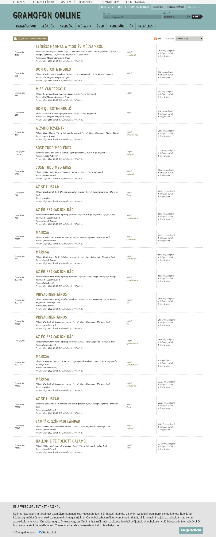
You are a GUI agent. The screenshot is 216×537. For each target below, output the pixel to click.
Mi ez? (111, 7)
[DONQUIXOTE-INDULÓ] (54, 108)
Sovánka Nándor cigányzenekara (57, 93)
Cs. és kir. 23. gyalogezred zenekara (76, 361)
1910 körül (53, 139)
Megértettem (191, 530)
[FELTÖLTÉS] (145, 26)
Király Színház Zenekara (66, 276)
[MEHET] (197, 17)
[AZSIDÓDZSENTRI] (51, 128)
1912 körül (53, 201)
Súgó (120, 7)
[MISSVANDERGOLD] (51, 89)
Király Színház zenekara (97, 51)
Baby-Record (48, 282)
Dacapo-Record (49, 175)
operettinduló (132, 218)
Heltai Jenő (102, 445)
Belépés (158, 7)
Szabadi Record (49, 220)
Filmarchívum (43, 2)
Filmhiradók (135, 2)
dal (128, 302)
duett (129, 195)
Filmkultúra (110, 2)
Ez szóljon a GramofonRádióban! (32, 38)
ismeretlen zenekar (76, 191)
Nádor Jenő (48, 172)
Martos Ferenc (83, 54)
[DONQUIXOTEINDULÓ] (54, 69)
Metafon (46, 198)
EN (194, 7)
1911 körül (53, 158)
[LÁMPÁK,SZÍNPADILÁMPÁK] (59, 421)
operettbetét (131, 55)
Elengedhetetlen (25, 532)
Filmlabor (85, 2)
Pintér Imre (48, 214)
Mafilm (66, 2)
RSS (103, 7)
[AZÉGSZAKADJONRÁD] (55, 209)
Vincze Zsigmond (43, 54)
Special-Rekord (49, 240)
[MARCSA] (42, 232)
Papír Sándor (49, 133)
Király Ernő (48, 152)
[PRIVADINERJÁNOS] (52, 294)
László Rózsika (50, 51)
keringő (130, 428)
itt (101, 525)
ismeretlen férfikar (51, 361)
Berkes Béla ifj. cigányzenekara (69, 152)
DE (199, 7)
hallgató (130, 154)
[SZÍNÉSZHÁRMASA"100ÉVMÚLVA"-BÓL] (70, 46)
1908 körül (53, 60)
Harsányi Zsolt (53, 217)
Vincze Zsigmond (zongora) (68, 133)
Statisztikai (49, 532)
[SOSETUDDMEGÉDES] (53, 147)
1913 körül (53, 432)
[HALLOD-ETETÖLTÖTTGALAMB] (61, 441)
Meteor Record (48, 136)
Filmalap (20, 2)
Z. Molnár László (77, 51)
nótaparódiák (132, 134)
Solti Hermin (61, 191)
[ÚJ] (131, 26)
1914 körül (53, 452)
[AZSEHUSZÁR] (47, 187)
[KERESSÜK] (117, 26)
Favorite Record (49, 367)
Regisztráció (176, 7)
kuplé (129, 447)
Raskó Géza (63, 51)
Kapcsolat (142, 7)
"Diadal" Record (50, 155)
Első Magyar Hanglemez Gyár (55, 57)
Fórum (129, 7)
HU (189, 7)
